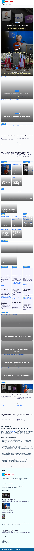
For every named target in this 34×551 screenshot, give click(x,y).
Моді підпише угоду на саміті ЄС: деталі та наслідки (17, 171)
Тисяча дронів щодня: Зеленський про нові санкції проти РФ (17, 182)
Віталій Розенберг (14, 95)
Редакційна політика (5, 541)
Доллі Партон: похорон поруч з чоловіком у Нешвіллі (27, 290)
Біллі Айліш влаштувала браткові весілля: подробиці (5, 303)
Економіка (17, 22)
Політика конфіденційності (6, 542)
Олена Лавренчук (15, 277)
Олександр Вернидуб (15, 50)
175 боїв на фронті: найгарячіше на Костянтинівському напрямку (16, 222)
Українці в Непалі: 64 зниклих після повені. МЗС (17, 349)
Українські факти (7, 4)
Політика (17, 45)
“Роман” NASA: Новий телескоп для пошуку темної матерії (27, 276)
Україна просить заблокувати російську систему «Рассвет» (8, 135)
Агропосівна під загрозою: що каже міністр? (25, 250)
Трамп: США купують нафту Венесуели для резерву (30, 167)
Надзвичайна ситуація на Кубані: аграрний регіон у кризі (8, 250)
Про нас (3, 539)
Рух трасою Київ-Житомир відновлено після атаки (17, 323)
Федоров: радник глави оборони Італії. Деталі (6, 182)
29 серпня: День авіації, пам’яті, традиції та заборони (25, 135)
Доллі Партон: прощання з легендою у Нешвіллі (16, 289)
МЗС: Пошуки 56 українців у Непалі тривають (8, 210)
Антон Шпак (3, 277)
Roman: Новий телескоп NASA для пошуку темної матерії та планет (16, 276)
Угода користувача (5, 543)
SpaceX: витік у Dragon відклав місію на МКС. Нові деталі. (6, 290)
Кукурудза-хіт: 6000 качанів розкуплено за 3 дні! (7, 262)
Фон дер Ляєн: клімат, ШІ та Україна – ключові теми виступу (17, 49)
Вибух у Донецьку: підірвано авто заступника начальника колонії (6, 234)
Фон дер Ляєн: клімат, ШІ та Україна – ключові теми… (10, 509)
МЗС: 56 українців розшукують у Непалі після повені (17, 336)
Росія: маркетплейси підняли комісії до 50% (17, 25)
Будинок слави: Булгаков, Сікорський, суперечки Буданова (24, 153)
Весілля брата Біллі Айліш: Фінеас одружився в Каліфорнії (16, 303)
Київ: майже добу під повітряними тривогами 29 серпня (6, 223)
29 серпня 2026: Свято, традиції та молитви (9, 152)
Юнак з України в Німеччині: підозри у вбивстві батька (25, 199)
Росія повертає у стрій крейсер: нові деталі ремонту (17, 116)
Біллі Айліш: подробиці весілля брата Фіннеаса (27, 304)
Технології (17, 113)
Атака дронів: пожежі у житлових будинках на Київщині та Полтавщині (16, 233)
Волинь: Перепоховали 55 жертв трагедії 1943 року (17, 70)
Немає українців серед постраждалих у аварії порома (17, 93)
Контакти (3, 540)
